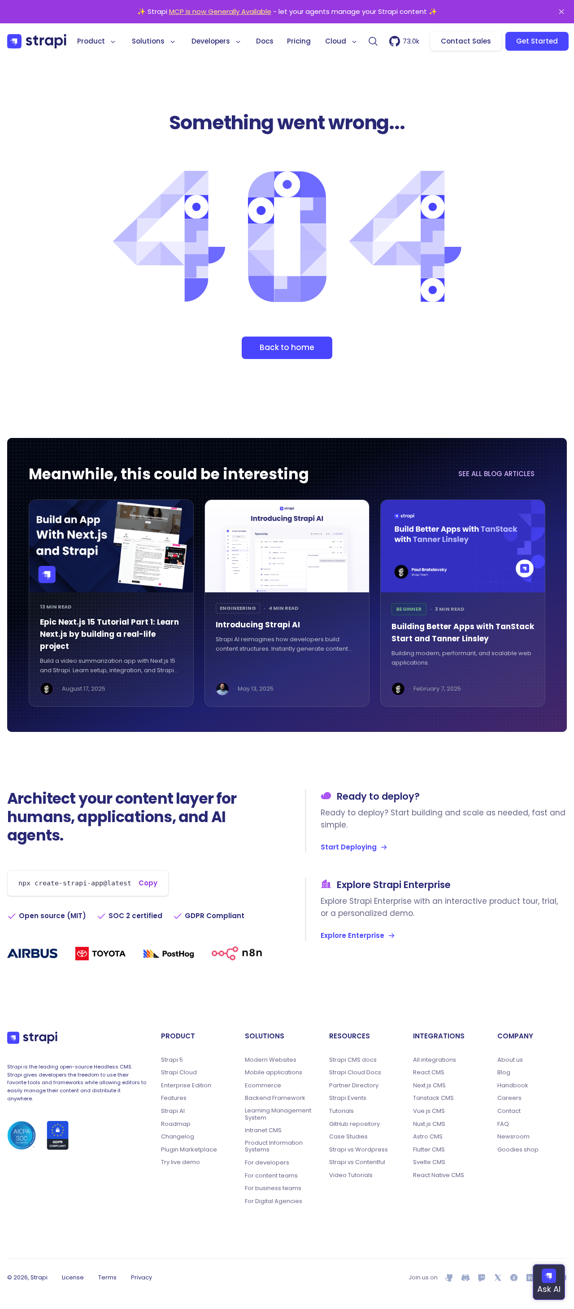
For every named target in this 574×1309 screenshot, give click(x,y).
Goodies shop (518, 1149)
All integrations (434, 1060)
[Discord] (465, 1277)
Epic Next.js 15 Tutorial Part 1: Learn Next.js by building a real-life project (109, 634)
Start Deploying (349, 847)
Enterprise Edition (186, 1085)
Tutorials (341, 1111)
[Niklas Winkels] (222, 689)
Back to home (287, 347)
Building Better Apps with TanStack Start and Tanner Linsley (462, 632)
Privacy (141, 1277)
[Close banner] (561, 11)
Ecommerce (263, 1085)
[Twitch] (481, 1277)
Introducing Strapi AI (258, 624)
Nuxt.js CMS (429, 1124)
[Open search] (373, 41)
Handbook (512, 1085)
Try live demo (180, 1162)
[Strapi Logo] (32, 1038)
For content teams (271, 1175)
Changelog (177, 1136)
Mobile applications (273, 1072)
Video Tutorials (351, 1175)
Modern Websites (270, 1060)
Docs (265, 41)
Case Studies (348, 1136)
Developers (210, 41)
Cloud (335, 41)
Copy (148, 883)
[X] (497, 1277)
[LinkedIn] (530, 1277)
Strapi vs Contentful (357, 1162)
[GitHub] (449, 1277)
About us (510, 1060)
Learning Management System (278, 1114)
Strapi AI (173, 1111)
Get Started (537, 41)
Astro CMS (428, 1136)
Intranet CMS (263, 1130)
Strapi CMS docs (353, 1060)
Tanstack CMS (433, 1098)
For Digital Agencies (273, 1201)
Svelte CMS (429, 1162)
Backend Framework (275, 1098)
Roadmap (176, 1124)
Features (174, 1098)
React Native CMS (438, 1175)
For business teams (273, 1188)
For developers (267, 1162)
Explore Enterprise (352, 935)
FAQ (503, 1124)
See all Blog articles (496, 473)
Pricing (299, 41)
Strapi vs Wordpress (358, 1149)
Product (91, 41)
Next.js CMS (429, 1085)
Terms (107, 1277)
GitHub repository (354, 1124)
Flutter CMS (429, 1149)
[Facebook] (513, 1277)
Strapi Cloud (179, 1072)
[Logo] (36, 41)
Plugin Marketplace (189, 1149)
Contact (509, 1111)
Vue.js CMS (429, 1111)
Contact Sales (466, 41)
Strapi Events (347, 1098)
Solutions (148, 41)
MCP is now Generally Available (220, 11)
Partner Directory (353, 1085)
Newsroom (513, 1136)
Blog (503, 1072)
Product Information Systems (274, 1146)
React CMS (428, 1072)
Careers (509, 1098)
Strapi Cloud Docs (355, 1072)
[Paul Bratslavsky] (46, 689)
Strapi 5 (172, 1060)
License (73, 1277)
